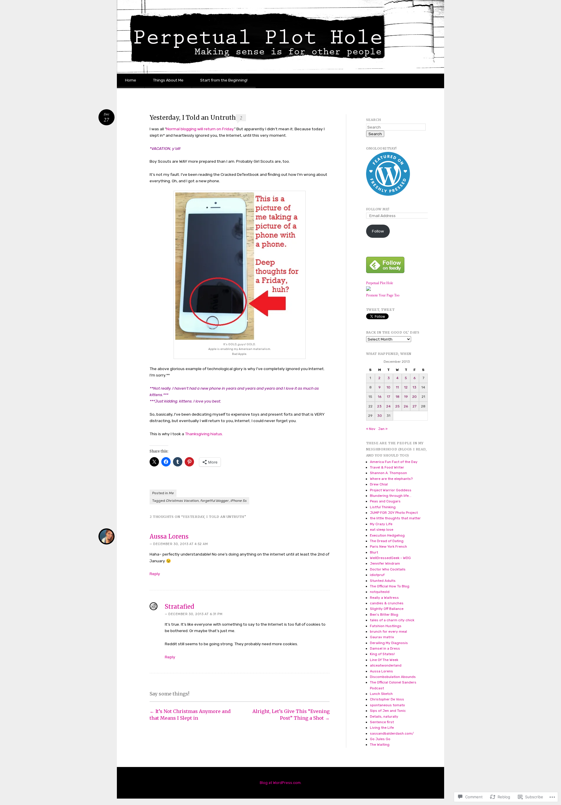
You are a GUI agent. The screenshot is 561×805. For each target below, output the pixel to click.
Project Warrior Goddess (390, 490)
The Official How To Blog (389, 586)
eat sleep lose (381, 530)
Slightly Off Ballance (387, 609)
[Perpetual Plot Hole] (368, 290)
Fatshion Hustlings (385, 626)
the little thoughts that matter (395, 518)
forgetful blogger (214, 501)
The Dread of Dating (387, 541)
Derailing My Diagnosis (389, 643)
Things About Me (168, 80)
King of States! (382, 654)
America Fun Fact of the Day (394, 462)
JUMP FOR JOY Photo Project (394, 513)
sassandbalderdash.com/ (392, 733)
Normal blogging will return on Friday (199, 128)
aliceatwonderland (385, 665)
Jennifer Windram (385, 563)
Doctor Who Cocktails (388, 569)
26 (406, 406)
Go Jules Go (380, 739)
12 (406, 387)
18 (397, 397)
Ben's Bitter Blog (384, 615)
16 (379, 397)
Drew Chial (379, 484)
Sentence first (382, 722)
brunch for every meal (388, 631)
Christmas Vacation (182, 501)
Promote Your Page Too (382, 295)
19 (406, 397)
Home (130, 80)
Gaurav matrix (382, 637)
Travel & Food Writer (387, 467)
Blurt (374, 552)
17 (388, 397)
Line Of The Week (384, 660)
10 (388, 387)
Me (171, 493)
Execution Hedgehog (387, 535)
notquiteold (379, 592)
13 (414, 387)
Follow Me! (378, 209)
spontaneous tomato (387, 705)
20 (414, 397)
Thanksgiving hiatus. (203, 433)
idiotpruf (377, 575)
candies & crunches (387, 603)
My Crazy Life (381, 524)
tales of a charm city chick (392, 620)
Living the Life (382, 728)
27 (414, 406)
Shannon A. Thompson (388, 473)
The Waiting (379, 744)
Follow (378, 231)
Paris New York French (388, 546)
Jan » (382, 429)
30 (379, 416)
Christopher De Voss (387, 699)
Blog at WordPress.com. (281, 782)
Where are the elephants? (391, 479)
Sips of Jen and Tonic (388, 711)
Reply (155, 573)
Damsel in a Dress (385, 648)
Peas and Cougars (385, 501)
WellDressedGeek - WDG (390, 558)
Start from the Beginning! (223, 80)
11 (397, 387)
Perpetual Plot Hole (379, 283)
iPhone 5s (239, 501)
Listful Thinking (383, 507)
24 (388, 406)
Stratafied (179, 606)
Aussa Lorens (169, 536)
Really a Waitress (384, 598)
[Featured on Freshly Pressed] (388, 194)
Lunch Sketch (381, 694)
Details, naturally (384, 716)
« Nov (370, 429)
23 (379, 406)
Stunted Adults (383, 581)
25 (397, 406)
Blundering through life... (390, 496)
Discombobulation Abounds (393, 677)
